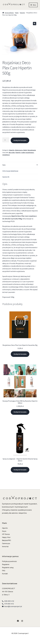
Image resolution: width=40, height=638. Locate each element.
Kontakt (5, 574)
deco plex (12, 152)
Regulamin (5, 564)
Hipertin (22, 13)
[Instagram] (22, 621)
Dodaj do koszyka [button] (20, 354)
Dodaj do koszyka (20, 140)
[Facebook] (18, 621)
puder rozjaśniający (27, 152)
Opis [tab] (4, 165)
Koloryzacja (19, 150)
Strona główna (9, 13)
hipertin (18, 152)
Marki (16, 13)
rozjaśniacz (6, 155)
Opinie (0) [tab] (5, 177)
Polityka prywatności (9, 561)
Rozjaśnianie (32, 150)
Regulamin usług (7, 567)
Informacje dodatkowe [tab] (10, 171)
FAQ (3, 571)
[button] (34, 23)
